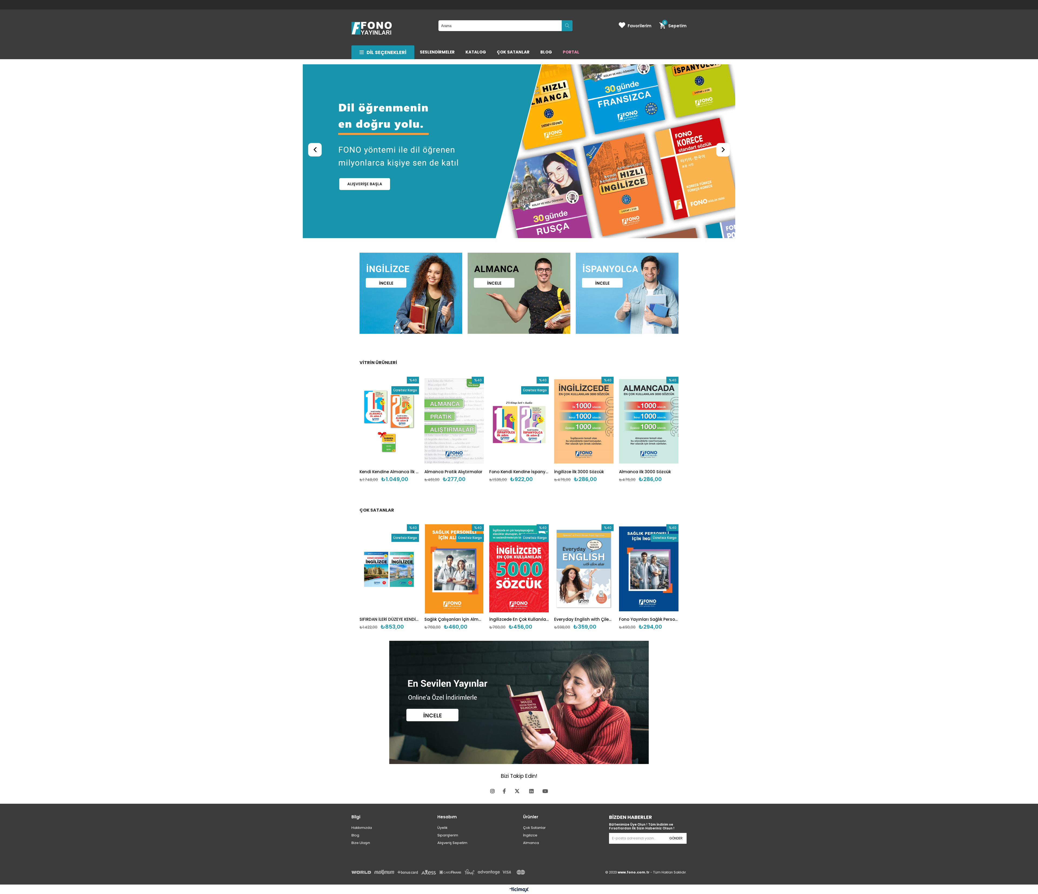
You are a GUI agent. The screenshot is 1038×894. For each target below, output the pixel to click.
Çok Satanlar (534, 827)
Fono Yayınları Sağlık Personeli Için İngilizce (648, 619)
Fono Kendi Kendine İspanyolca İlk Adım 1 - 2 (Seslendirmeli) (519, 472)
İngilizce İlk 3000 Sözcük (579, 472)
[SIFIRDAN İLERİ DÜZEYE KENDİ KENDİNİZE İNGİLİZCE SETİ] (389, 568)
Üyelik (442, 827)
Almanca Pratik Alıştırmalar (453, 472)
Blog (355, 835)
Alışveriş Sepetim (452, 842)
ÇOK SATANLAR (513, 52)
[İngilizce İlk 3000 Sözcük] (584, 421)
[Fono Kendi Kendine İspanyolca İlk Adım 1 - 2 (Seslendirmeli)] (519, 421)
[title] (411, 294)
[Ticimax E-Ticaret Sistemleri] (519, 890)
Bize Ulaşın (360, 842)
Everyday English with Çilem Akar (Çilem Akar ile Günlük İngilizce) (584, 619)
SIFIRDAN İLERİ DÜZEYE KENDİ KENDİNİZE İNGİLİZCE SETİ (389, 619)
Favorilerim (639, 26)
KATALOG (475, 52)
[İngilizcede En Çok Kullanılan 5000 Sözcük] (519, 568)
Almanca (531, 842)
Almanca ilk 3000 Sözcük (645, 472)
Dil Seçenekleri (386, 52)
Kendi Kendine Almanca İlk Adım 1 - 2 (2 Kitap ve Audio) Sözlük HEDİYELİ (389, 472)
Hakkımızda (361, 827)
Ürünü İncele (402, 429)
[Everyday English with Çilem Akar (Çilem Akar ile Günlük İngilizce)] (584, 568)
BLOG (546, 52)
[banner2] (519, 151)
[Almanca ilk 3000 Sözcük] (648, 421)
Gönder (676, 838)
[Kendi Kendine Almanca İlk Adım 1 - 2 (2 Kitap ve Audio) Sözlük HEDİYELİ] (389, 421)
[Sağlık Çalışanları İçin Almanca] (454, 568)
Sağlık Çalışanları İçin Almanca (454, 619)
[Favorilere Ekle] (389, 429)
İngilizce (530, 835)
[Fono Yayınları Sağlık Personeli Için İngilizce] (648, 568)
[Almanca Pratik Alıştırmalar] (454, 421)
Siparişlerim (447, 835)
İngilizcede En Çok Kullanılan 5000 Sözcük (519, 619)
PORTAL (571, 52)
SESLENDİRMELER (437, 52)
